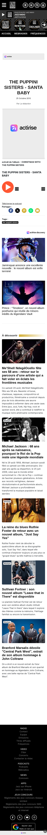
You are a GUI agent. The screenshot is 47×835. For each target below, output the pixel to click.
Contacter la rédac (23, 758)
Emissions (23, 737)
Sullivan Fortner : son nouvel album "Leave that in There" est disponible (23, 593)
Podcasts (23, 766)
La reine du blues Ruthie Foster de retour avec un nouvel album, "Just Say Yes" (20, 532)
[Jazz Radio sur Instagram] (34, 817)
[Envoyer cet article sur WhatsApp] (30, 211)
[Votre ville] (25, 5)
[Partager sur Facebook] (10, 211)
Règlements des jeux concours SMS (23, 804)
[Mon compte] (43, 5)
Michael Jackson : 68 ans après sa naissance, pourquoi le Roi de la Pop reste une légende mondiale (22, 452)
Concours (23, 778)
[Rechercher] (37, 5)
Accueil (6, 34)
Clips (23, 752)
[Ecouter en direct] (31, 5)
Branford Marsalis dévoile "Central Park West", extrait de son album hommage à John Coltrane (22, 653)
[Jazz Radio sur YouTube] (27, 817)
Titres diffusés (23, 741)
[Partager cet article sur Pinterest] (23, 211)
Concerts (23, 755)
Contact (24, 731)
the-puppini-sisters (10, 222)
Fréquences (38, 34)
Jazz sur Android (23, 789)
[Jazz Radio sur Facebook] (12, 817)
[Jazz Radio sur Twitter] (19, 817)
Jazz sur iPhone (23, 786)
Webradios (20, 34)
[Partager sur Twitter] (17, 211)
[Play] (3, 14)
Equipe (23, 734)
